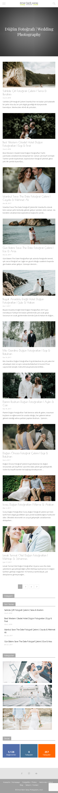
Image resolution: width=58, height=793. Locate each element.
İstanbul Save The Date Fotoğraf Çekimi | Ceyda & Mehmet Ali (26, 198)
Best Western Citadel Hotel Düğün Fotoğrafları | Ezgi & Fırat (23, 144)
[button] (54, 3)
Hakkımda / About (46, 782)
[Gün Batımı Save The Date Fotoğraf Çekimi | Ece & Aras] (29, 231)
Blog (21, 785)
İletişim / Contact (32, 785)
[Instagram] (29, 773)
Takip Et (29, 745)
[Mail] (36, 773)
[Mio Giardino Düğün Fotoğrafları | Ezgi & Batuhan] (29, 334)
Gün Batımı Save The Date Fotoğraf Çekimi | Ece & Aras (28, 641)
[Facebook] (21, 773)
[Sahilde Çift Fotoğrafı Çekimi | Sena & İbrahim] (29, 74)
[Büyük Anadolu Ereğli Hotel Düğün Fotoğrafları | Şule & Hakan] (29, 283)
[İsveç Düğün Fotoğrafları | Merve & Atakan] (29, 488)
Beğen (11, 745)
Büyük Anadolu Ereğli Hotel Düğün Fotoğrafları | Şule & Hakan (23, 300)
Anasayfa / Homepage (11, 782)
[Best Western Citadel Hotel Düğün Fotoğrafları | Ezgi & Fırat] (29, 126)
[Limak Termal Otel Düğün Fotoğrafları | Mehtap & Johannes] (29, 539)
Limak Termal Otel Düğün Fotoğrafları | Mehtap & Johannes (25, 557)
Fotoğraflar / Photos (29, 782)
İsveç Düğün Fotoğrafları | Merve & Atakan (28, 504)
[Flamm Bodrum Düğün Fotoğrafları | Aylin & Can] (29, 385)
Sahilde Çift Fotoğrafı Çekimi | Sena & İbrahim (23, 610)
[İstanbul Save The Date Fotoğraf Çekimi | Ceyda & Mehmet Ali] (29, 180)
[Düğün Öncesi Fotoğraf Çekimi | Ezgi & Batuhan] (29, 437)
